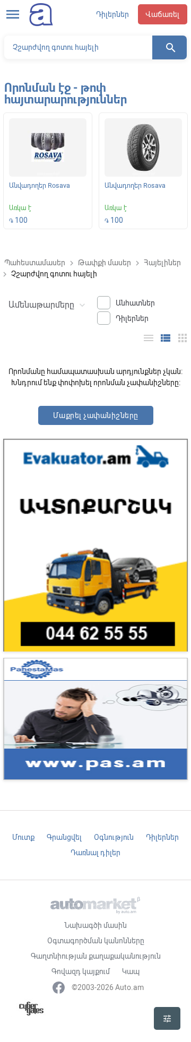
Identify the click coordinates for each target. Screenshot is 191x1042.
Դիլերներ (112, 14)
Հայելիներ (162, 262)
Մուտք (23, 837)
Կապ (131, 971)
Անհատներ (135, 303)
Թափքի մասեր (104, 262)
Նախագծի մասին (95, 925)
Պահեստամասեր (34, 262)
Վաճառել (162, 14)
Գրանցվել (64, 837)
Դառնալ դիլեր (95, 852)
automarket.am (41, 14)
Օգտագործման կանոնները (95, 940)
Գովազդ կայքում (80, 971)
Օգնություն (114, 837)
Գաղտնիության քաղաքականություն (96, 956)
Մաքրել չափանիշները (95, 415)
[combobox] (45, 304)
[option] (47, 173)
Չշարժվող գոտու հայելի (54, 274)
